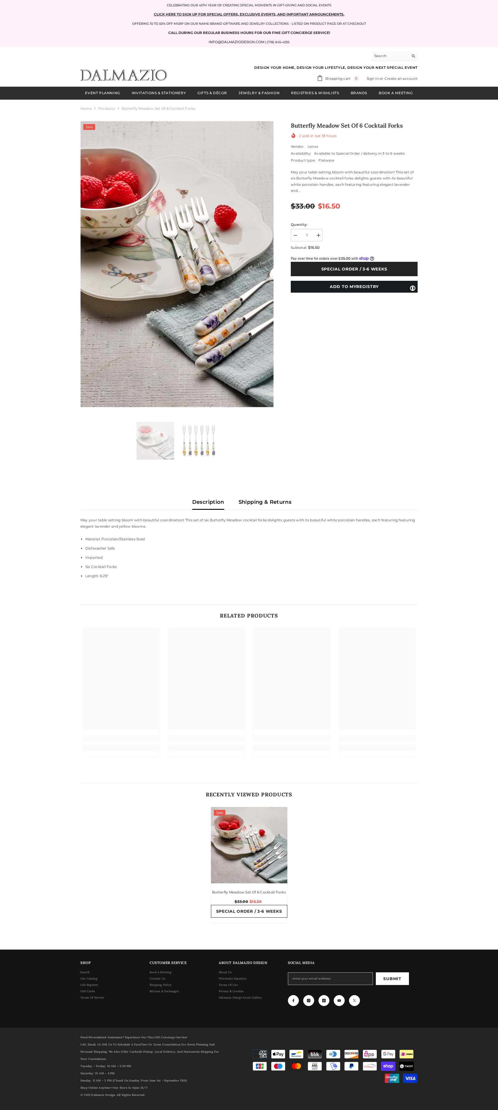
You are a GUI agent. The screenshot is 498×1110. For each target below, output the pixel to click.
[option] (177, 264)
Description (208, 502)
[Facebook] (293, 1000)
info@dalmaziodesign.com (236, 42)
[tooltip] (413, 288)
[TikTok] (323, 1000)
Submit (392, 978)
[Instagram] (308, 1000)
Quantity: (299, 224)
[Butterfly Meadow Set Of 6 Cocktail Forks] (249, 845)
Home (86, 108)
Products (106, 108)
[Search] (394, 56)
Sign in (373, 78)
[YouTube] (339, 1000)
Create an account (401, 78)
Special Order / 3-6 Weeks (355, 269)
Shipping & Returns (265, 502)
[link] (121, 738)
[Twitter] (354, 1000)
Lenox (313, 146)
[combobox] (390, 56)
